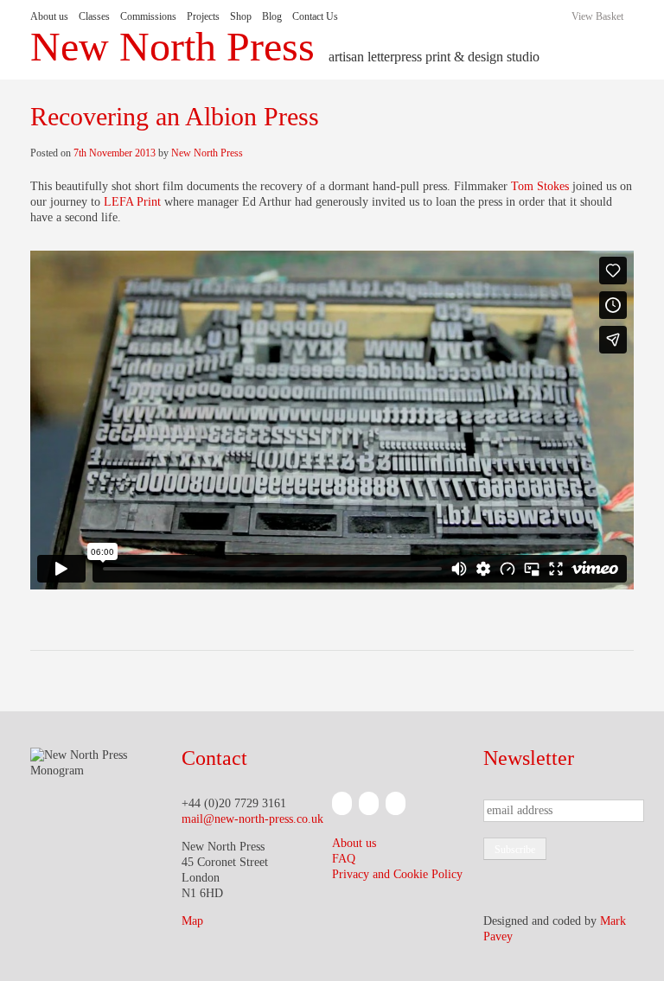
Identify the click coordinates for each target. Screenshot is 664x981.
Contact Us (315, 16)
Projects (203, 16)
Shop (241, 16)
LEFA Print (132, 201)
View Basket (597, 16)
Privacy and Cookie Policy (397, 874)
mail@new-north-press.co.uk (252, 818)
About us (49, 16)
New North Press (172, 46)
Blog (272, 16)
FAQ (343, 858)
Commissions (148, 16)
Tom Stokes (540, 186)
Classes (94, 16)
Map (192, 920)
